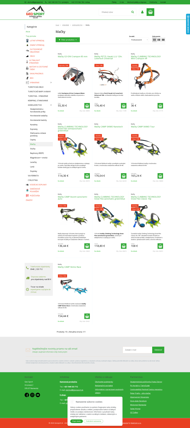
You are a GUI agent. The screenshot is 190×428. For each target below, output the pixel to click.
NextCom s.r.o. (136, 423)
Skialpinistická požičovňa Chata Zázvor (146, 382)
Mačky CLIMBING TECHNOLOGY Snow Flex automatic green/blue (109, 197)
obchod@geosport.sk (35, 2)
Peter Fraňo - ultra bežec (140, 393)
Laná (32, 166)
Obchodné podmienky (104, 382)
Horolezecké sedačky (39, 115)
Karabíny (33, 124)
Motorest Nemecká (138, 405)
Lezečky (33, 162)
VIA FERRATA (33, 175)
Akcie (28, 31)
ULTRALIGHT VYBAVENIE (34, 61)
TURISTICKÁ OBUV (36, 87)
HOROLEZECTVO (77, 25)
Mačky (33, 144)
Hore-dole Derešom (138, 401)
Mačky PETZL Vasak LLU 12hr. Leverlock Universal (108, 57)
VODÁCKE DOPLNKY (38, 184)
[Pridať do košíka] (87, 105)
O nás (122, 2)
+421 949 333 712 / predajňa (58, 2)
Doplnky (33, 171)
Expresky (34, 129)
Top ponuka (31, 36)
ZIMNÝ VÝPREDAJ (37, 45)
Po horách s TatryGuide (140, 385)
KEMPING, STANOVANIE (38, 100)
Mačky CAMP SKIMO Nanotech (108, 126)
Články (114, 2)
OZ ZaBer (134, 412)
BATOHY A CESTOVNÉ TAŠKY (38, 68)
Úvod (57, 25)
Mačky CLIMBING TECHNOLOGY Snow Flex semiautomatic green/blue (73, 128)
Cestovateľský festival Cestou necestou (146, 389)
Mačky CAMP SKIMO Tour (143, 126)
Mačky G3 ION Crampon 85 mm (72, 56)
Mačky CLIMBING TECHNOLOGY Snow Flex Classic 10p (146, 197)
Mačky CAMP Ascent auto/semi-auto (73, 197)
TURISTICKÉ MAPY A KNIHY (39, 91)
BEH (31, 78)
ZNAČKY (29, 200)
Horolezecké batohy (38, 120)
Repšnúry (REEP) (37, 153)
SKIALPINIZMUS (36, 73)
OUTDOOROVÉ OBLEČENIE (36, 50)
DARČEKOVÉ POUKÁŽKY (35, 190)
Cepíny (33, 139)
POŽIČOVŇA (35, 195)
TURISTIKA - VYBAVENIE (38, 96)
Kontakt (163, 2)
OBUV (32, 56)
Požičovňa (153, 2)
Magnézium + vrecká (38, 157)
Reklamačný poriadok (104, 385)
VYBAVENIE (65, 25)
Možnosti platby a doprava (136, 2)
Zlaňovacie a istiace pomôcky (38, 134)
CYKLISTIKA (33, 180)
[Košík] (151, 12)
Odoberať (158, 350)
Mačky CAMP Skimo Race (69, 267)
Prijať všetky (76, 421)
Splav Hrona (135, 408)
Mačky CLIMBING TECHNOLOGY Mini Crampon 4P (146, 57)
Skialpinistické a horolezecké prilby (37, 110)
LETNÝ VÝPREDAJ (37, 40)
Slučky (32, 148)
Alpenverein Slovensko (139, 397)
